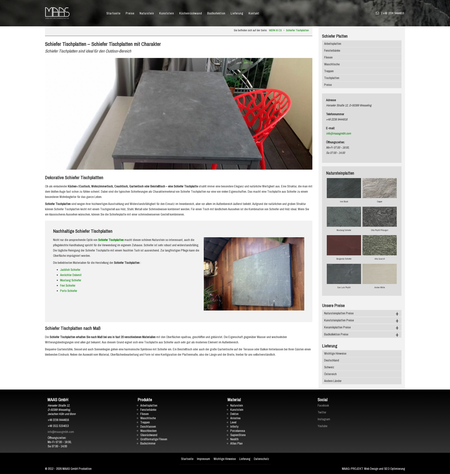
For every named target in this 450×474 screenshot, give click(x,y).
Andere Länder (333, 381)
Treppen (329, 71)
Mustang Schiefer (70, 280)
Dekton (234, 414)
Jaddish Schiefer (70, 269)
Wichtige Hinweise (335, 353)
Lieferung (237, 13)
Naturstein (147, 13)
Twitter (322, 412)
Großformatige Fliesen (153, 439)
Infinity (234, 426)
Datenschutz (261, 459)
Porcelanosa (237, 431)
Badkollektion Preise (336, 334)
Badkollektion (216, 13)
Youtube (322, 426)
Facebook (323, 405)
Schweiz (329, 367)
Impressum (203, 459)
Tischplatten (331, 78)
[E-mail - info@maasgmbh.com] (377, 13)
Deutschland (331, 360)
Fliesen (328, 57)
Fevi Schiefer (67, 285)
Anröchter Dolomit (71, 275)
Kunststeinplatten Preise (339, 320)
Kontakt (254, 13)
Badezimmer (148, 443)
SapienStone (238, 435)
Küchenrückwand (190, 13)
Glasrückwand (148, 435)
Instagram (324, 419)
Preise (130, 13)
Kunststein (166, 13)
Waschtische (332, 64)
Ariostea (235, 418)
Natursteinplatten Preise (338, 313)
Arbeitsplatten (332, 43)
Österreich (330, 374)
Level (233, 422)
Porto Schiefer (68, 291)
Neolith (234, 439)
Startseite (113, 13)
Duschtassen (148, 426)
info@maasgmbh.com (338, 133)
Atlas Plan (236, 443)
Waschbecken (148, 431)
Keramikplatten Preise (337, 327)
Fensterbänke (332, 50)
